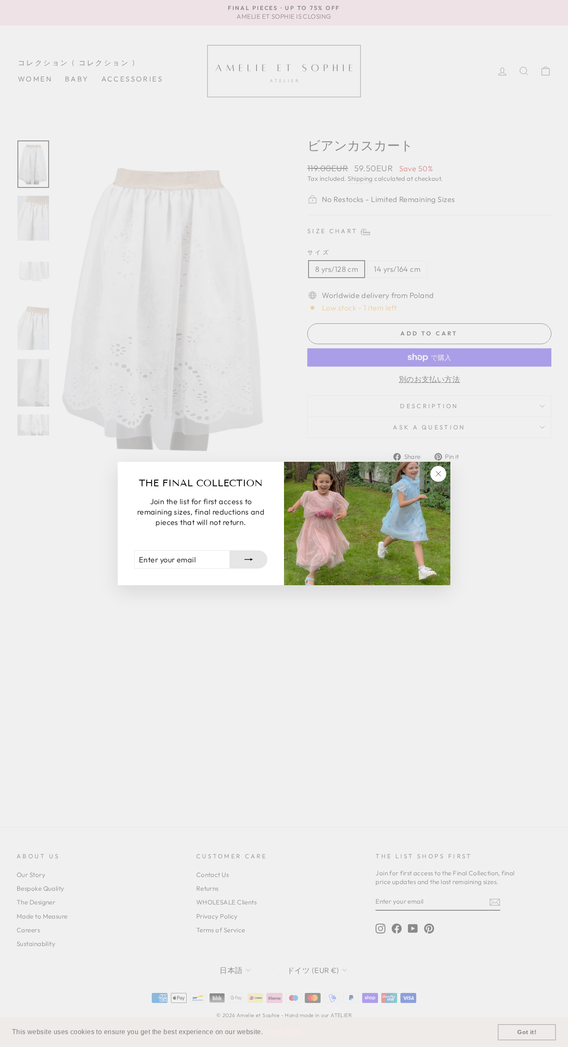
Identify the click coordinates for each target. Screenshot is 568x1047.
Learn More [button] (284, 1031)
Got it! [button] (526, 1032)
